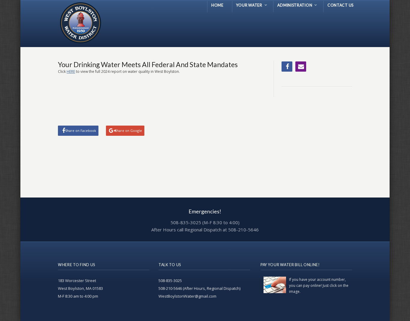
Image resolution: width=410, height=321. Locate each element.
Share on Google (128, 130)
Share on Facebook (80, 130)
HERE (71, 71)
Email (300, 66)
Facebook (287, 66)
